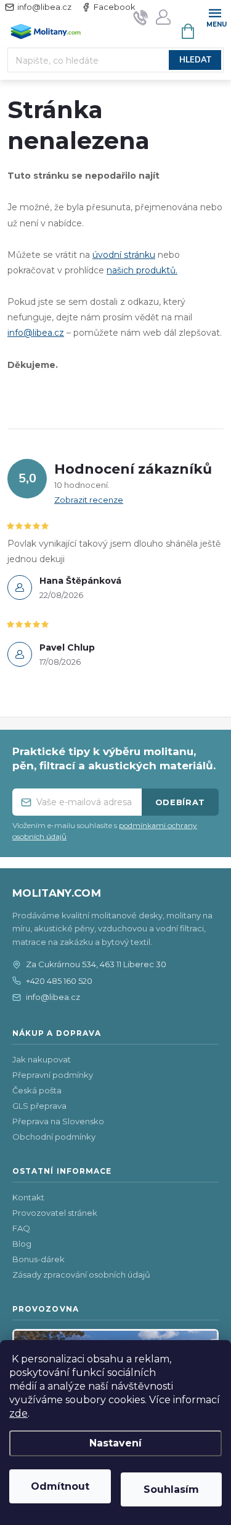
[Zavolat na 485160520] (140, 17)
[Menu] (214, 16)
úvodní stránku (123, 254)
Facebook (115, 7)
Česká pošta (37, 1090)
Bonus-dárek (38, 1259)
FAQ (21, 1228)
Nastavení (115, 1443)
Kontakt (28, 1197)
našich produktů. (142, 270)
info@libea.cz (44, 7)
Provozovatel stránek (54, 1213)
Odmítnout (60, 1486)
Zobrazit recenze (88, 500)
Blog (21, 1244)
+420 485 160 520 (59, 981)
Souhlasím (171, 1489)
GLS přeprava (39, 1106)
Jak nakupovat (41, 1059)
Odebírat (180, 802)
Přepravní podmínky (52, 1075)
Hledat (195, 60)
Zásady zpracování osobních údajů (81, 1274)
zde (18, 1413)
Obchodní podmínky (53, 1137)
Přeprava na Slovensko (58, 1121)
